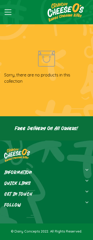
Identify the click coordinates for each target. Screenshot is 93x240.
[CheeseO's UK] (64, 12)
